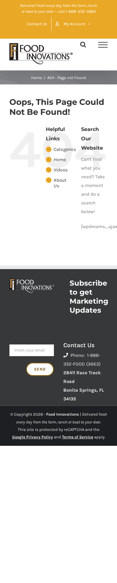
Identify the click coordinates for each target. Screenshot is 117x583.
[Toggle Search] (83, 44)
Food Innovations (62, 414)
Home (60, 159)
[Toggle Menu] (103, 45)
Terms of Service (77, 437)
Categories (65, 149)
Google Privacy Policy (32, 437)
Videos (61, 170)
